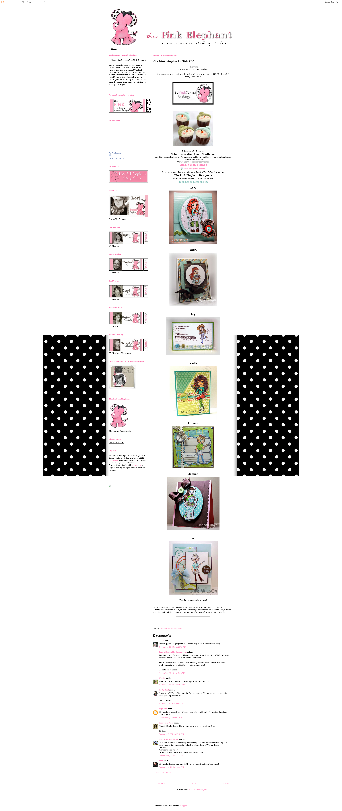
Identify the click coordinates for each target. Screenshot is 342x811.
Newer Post (160, 783)
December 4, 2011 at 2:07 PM (171, 756)
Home (114, 49)
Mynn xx (163, 709)
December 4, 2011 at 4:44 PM (171, 767)
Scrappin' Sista (166, 723)
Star (161, 761)
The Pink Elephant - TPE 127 (173, 61)
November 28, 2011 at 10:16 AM (172, 647)
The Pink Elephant (115, 153)
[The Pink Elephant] (110, 156)
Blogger (183, 806)
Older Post (226, 783)
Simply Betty (176, 628)
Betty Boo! (164, 690)
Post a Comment (163, 772)
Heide (162, 678)
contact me (113, 460)
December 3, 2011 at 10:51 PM (171, 734)
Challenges (165, 628)
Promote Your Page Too (116, 158)
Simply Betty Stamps (193, 164)
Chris (161, 640)
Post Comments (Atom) (199, 790)
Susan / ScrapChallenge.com (172, 652)
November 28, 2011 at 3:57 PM (172, 685)
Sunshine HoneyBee (168, 739)
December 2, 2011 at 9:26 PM (171, 718)
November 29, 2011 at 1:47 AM (172, 704)
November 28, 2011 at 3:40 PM (172, 673)
